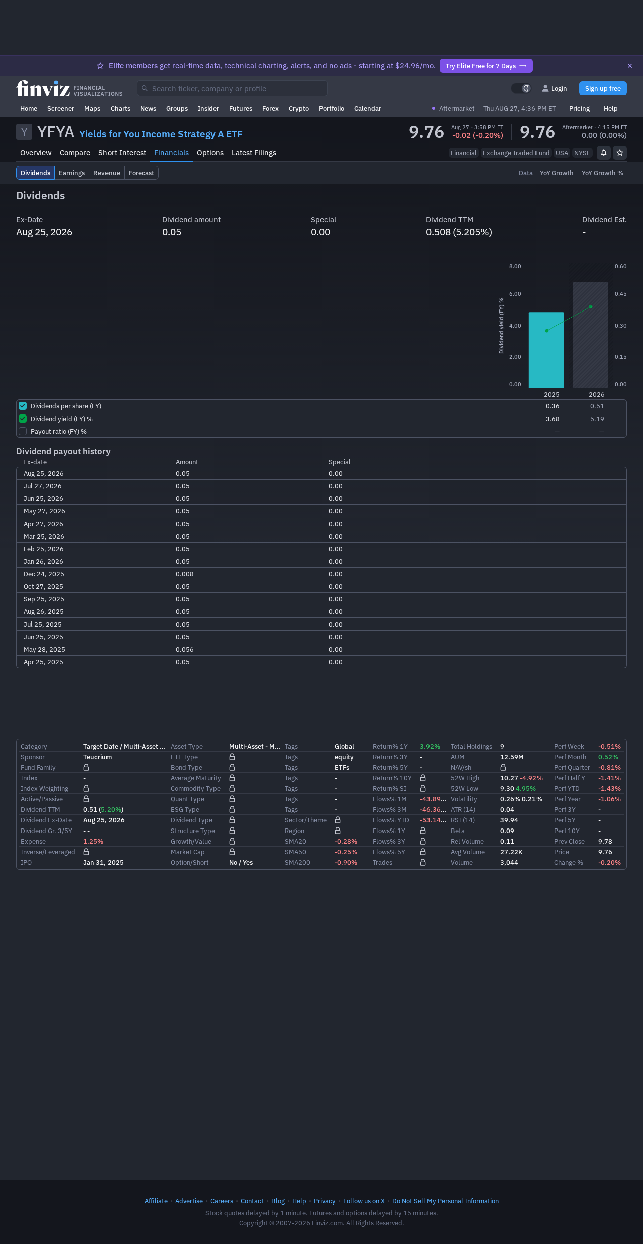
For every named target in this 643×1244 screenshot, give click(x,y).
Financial (464, 153)
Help (611, 108)
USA (562, 153)
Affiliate (156, 1201)
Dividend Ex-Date (46, 820)
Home (28, 108)
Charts (120, 108)
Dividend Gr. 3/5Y (46, 830)
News (148, 108)
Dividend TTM (40, 809)
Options (210, 152)
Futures (240, 108)
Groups (177, 108)
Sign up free (603, 88)
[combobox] (232, 88)
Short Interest (122, 152)
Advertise (189, 1201)
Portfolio (331, 108)
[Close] (630, 66)
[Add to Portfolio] (620, 153)
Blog (278, 1201)
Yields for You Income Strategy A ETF (161, 134)
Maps (92, 108)
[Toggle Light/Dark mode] (521, 88)
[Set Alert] (604, 153)
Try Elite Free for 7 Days (481, 66)
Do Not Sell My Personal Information (445, 1201)
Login (559, 88)
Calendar (367, 108)
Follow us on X (364, 1201)
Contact (252, 1201)
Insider (208, 108)
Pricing (579, 108)
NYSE (582, 153)
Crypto (299, 108)
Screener (60, 108)
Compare (75, 152)
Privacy (325, 1201)
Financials (171, 152)
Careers (221, 1201)
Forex (270, 108)
